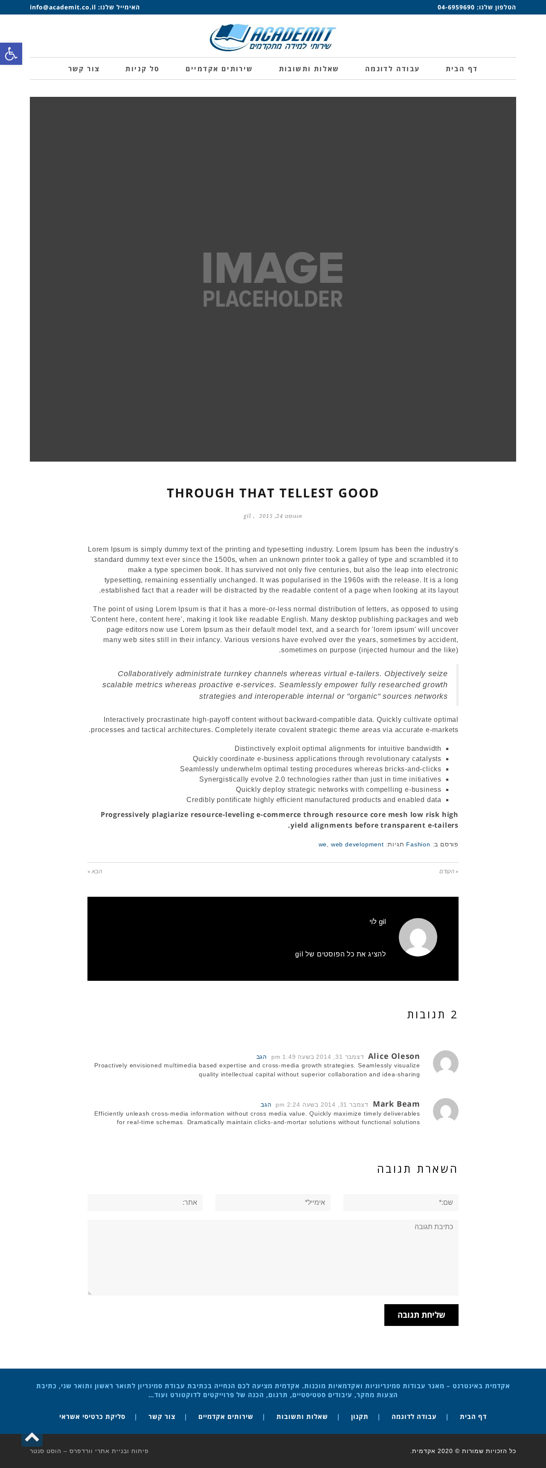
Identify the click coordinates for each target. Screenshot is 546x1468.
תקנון (360, 1416)
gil (247, 516)
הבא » (94, 871)
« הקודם (449, 871)
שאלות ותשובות (302, 1416)
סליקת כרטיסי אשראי (92, 1416)
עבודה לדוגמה (414, 1416)
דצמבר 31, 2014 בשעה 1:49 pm (317, 1057)
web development (357, 844)
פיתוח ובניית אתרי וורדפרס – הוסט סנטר (89, 1451)
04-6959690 (456, 7)
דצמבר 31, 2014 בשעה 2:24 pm (322, 1105)
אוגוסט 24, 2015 (280, 516)
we (323, 844)
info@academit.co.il (63, 7)
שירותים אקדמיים (225, 1416)
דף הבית (473, 1416)
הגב (261, 1057)
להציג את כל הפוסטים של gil (340, 954)
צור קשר (161, 1416)
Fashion (418, 844)
